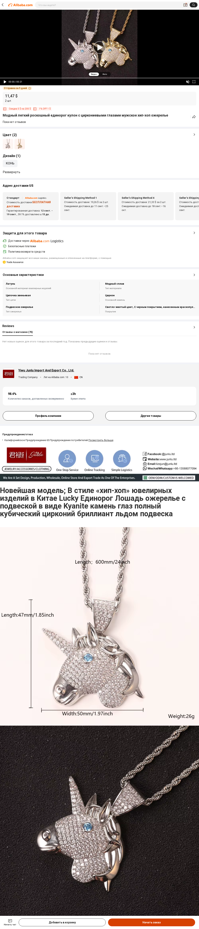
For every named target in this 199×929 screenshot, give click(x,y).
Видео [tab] (94, 74)
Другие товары (151, 415)
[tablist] (99, 74)
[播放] (5, 82)
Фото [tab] (104, 74)
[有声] (187, 82)
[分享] (194, 117)
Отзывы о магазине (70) (17, 332)
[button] (17, 88)
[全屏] (194, 82)
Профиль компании (48, 415)
